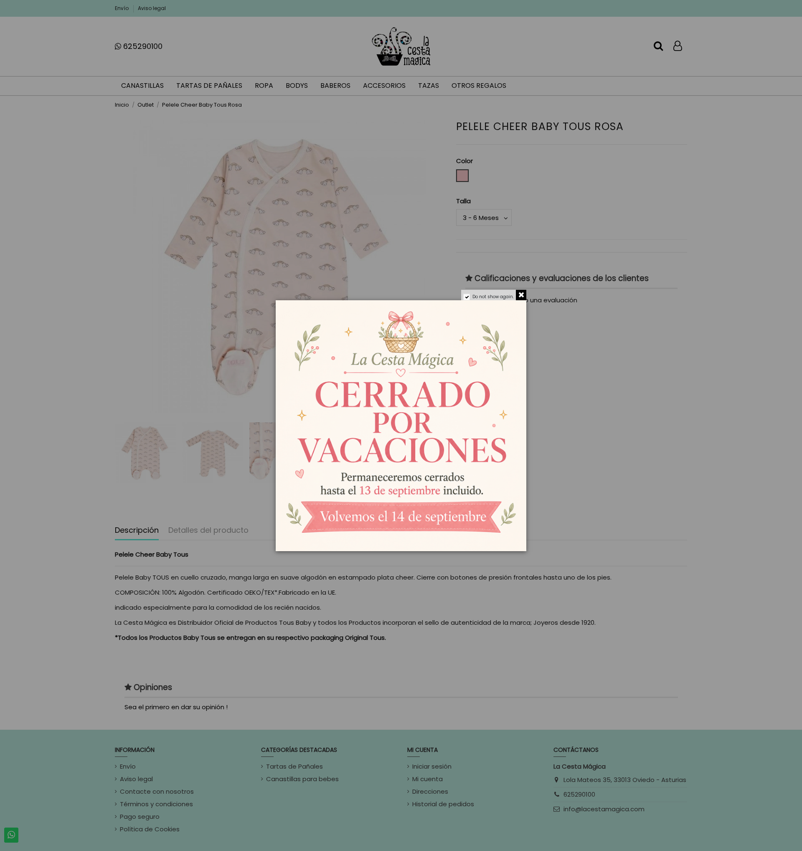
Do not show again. (493, 297)
